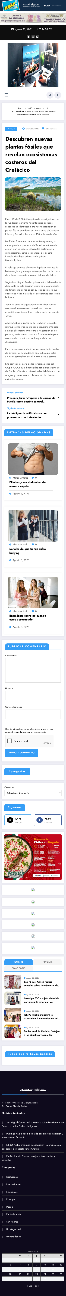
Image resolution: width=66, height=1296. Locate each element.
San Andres (12, 1221)
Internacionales (13, 1184)
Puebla (9, 1206)
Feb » (36, 1285)
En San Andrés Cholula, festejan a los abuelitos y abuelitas (42, 1033)
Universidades (13, 1236)
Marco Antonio (20, 477)
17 (45, 1269)
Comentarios (11, 655)
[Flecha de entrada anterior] (58, 397)
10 (45, 1264)
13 (10, 1269)
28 (20, 1278)
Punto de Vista (13, 1214)
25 (53, 1274)
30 (36, 1278)
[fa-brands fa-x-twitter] (33, 36)
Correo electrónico (13, 707)
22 (28, 1274)
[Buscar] (50, 95)
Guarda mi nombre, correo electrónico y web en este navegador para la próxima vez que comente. (29, 730)
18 (53, 1269)
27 (10, 1278)
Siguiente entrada (15, 408)
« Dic (29, 1285)
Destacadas (12, 1177)
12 (61, 1264)
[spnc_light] (57, 95)
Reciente (18, 961)
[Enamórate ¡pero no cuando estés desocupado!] (33, 592)
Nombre (9, 688)
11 (53, 1264)
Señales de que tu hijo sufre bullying (27, 551)
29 (28, 1278)
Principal (11, 128)
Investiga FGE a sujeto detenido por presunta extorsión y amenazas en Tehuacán (41, 1000)
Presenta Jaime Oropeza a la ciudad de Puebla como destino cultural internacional (31, 400)
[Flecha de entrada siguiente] (58, 415)
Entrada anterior (15, 392)
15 (28, 1269)
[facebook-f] (28, 36)
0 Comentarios (51, 128)
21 (20, 1274)
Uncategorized (13, 1229)
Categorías (9, 787)
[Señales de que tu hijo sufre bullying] (33, 525)
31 (45, 1278)
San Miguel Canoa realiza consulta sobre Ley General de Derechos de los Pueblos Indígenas (41, 983)
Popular (47, 961)
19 (61, 1269)
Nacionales (11, 1192)
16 (37, 1269)
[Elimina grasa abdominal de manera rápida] (33, 459)
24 (44, 1274)
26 (61, 1274)
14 (20, 1269)
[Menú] (6, 95)
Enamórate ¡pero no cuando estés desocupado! (27, 618)
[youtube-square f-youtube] (37, 36)
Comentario (19, 968)
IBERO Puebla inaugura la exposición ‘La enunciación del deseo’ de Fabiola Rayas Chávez (41, 1016)
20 (10, 1274)
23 (36, 1274)
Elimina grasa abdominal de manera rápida (27, 484)
